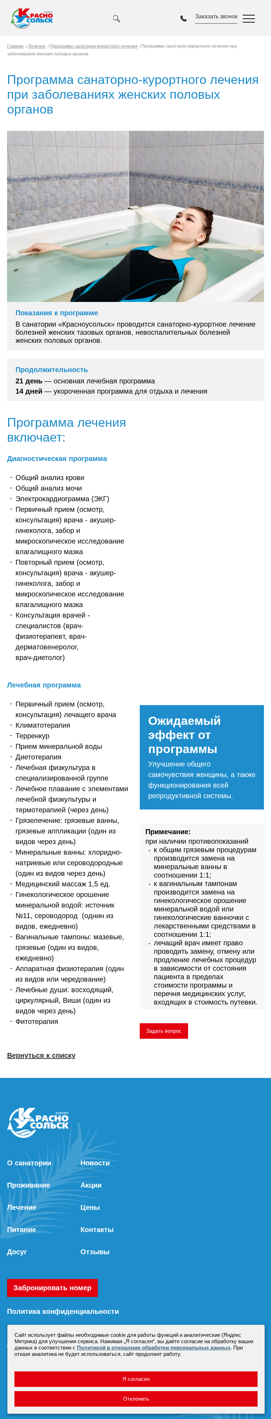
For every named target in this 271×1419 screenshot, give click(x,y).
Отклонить (136, 1399)
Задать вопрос (164, 1031)
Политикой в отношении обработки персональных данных (153, 1348)
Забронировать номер (52, 1288)
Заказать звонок (216, 16)
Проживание (28, 1185)
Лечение (37, 46)
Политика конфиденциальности (63, 1311)
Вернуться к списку (41, 1055)
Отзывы (94, 1252)
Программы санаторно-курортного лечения (94, 46)
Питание (21, 1229)
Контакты (97, 1229)
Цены (90, 1207)
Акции (91, 1185)
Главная (15, 46)
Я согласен (136, 1379)
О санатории (29, 1163)
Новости (95, 1163)
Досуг (17, 1252)
